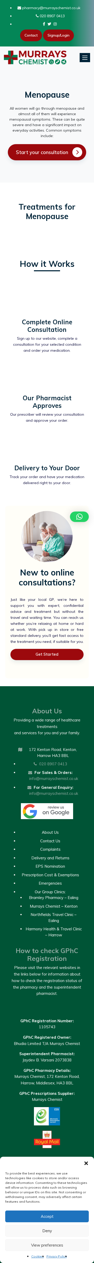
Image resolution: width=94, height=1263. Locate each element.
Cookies (37, 1256)
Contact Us (50, 840)
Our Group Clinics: (50, 891)
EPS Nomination (50, 866)
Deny (47, 1230)
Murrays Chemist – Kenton (54, 906)
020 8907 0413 (52, 16)
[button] (86, 1163)
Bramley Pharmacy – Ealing (53, 897)
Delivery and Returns (50, 857)
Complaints (50, 849)
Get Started (47, 654)
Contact (31, 35)
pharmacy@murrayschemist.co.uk (50, 7)
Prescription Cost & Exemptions (50, 874)
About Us (50, 832)
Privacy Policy (56, 1256)
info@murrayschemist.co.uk (53, 778)
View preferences (47, 1245)
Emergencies (50, 883)
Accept (47, 1216)
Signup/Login (58, 35)
